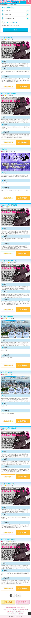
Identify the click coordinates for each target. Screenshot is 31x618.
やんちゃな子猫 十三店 (8, 484)
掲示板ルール (16, 609)
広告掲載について (20, 611)
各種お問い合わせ (11, 611)
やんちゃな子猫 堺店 (7, 38)
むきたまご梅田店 (6, 372)
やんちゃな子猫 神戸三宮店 (9, 261)
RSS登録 (21, 613)
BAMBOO (4, 149)
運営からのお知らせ (8, 609)
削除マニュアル (23, 609)
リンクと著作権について (12, 613)
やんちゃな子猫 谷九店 (8, 539)
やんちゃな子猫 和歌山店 (8, 428)
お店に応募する (23, 86)
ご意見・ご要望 (16, 607)
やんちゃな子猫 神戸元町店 (9, 205)
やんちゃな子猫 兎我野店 (8, 93)
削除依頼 (23, 607)
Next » (18, 595)
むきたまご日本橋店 (7, 316)
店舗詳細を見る (8, 86)
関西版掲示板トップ (4, 4)
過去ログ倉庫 (9, 607)
